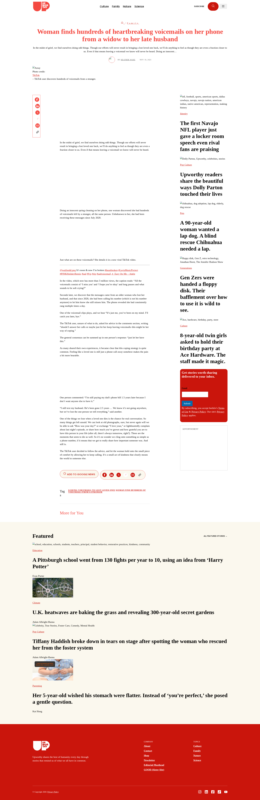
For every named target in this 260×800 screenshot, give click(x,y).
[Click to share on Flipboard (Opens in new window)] (37, 119)
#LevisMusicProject (128, 270)
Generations (186, 268)
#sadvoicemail (104, 273)
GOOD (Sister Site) (154, 769)
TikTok (36, 75)
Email (185, 388)
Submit (187, 403)
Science (139, 6)
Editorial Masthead (154, 765)
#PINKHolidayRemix (70, 273)
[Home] (123, 23)
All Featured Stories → (215, 536)
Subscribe (199, 6)
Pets (182, 213)
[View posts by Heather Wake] (112, 60)
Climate (36, 602)
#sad (84, 273)
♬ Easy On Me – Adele (123, 273)
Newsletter (149, 760)
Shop (146, 755)
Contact (148, 750)
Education (37, 550)
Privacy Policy (198, 411)
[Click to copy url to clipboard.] (37, 132)
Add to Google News (80, 474)
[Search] (213, 6)
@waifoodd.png (68, 270)
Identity (184, 113)
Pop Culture (186, 164)
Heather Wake (128, 60)
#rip (94, 273)
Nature (127, 6)
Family (116, 6)
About (147, 746)
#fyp (89, 273)
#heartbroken (111, 270)
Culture (104, 6)
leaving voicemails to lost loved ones (91, 490)
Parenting (37, 685)
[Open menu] (223, 6)
